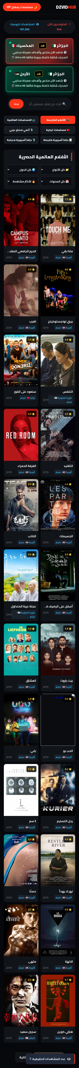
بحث (16, 104)
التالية (23, 1057)
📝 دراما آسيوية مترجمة (57, 140)
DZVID (66, 7)
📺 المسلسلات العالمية (21, 120)
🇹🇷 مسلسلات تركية (58, 130)
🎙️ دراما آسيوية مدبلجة (21, 140)
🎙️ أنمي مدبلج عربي (21, 130)
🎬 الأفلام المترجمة (57, 120)
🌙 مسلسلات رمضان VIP (22, 7)
